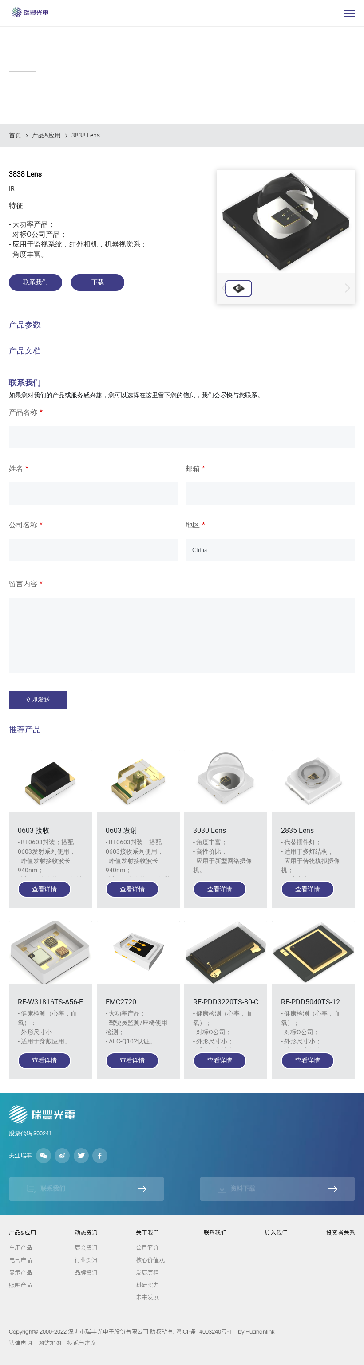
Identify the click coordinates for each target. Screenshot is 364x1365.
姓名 (16, 468)
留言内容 (23, 584)
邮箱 (193, 468)
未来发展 (147, 1297)
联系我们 (214, 1233)
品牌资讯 (86, 1272)
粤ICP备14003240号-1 (204, 1332)
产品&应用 (46, 135)
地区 (193, 525)
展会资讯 (86, 1247)
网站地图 (49, 1343)
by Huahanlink (256, 1332)
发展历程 (147, 1272)
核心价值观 (150, 1260)
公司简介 (147, 1247)
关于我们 (147, 1233)
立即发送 (37, 699)
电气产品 (20, 1260)
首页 (15, 135)
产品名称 (23, 412)
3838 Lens (85, 135)
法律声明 (20, 1343)
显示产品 (20, 1272)
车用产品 (20, 1247)
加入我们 (276, 1233)
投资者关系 (340, 1233)
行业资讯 (86, 1260)
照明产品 (20, 1285)
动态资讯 (86, 1233)
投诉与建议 (81, 1343)
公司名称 (23, 525)
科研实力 (147, 1285)
